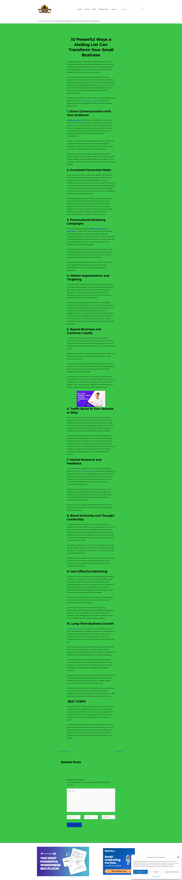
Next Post (120, 751)
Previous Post (63, 751)
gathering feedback (84, 471)
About (87, 9)
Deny (156, 872)
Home (80, 9)
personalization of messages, (90, 101)
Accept (140, 872)
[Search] (142, 9)
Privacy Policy (156, 876)
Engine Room (104, 9)
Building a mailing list (75, 120)
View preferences (171, 872)
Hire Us (114, 9)
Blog (94, 9)
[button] (178, 857)
